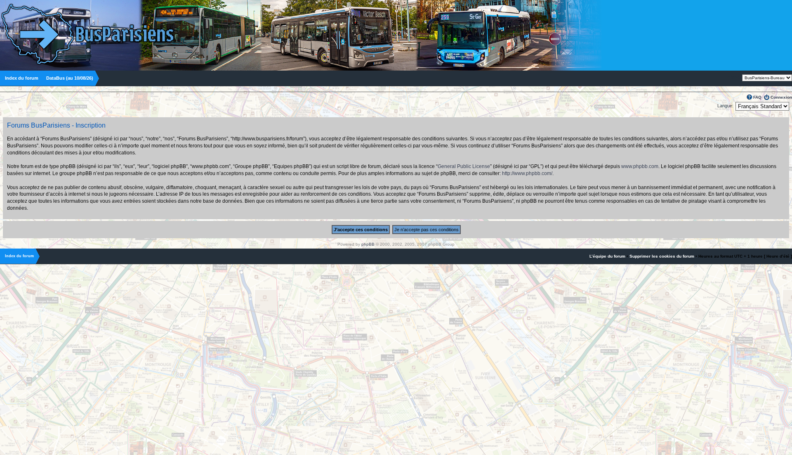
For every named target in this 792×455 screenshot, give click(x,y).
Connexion (781, 97)
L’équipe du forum (607, 256)
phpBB (368, 244)
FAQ (757, 97)
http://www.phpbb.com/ (527, 173)
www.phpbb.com (639, 166)
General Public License (464, 166)
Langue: (725, 105)
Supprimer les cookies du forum (661, 256)
